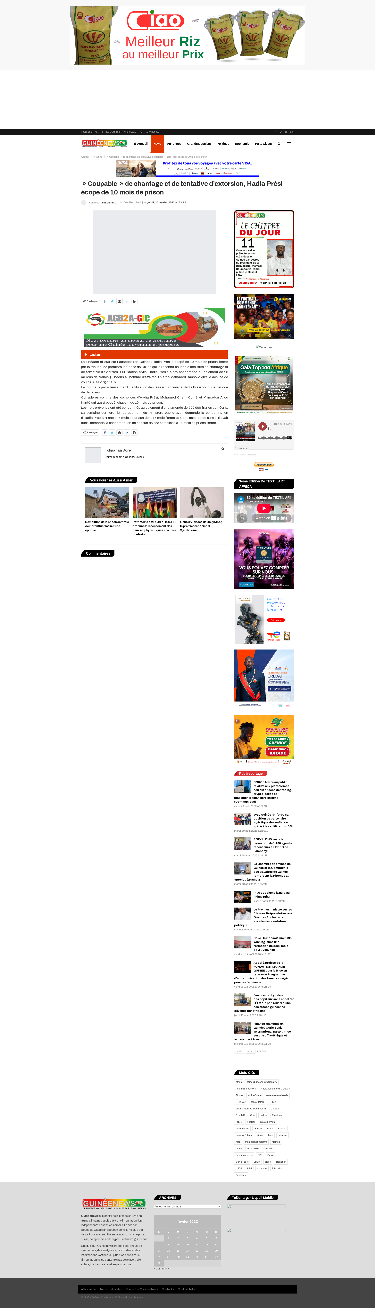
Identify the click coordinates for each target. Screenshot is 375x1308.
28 (159, 1263)
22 (168, 1257)
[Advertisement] (187, 99)
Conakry (275, 1108)
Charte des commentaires (142, 1289)
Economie (242, 143)
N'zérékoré (253, 1148)
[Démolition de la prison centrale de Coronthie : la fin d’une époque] (107, 502)
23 (178, 1257)
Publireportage (90, 131)
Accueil (142, 143)
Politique (223, 143)
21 (159, 1257)
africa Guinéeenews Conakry (262, 1082)
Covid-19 (240, 1115)
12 (206, 1244)
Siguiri (257, 1161)
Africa (239, 1082)
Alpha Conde (255, 1095)
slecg (268, 1161)
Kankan (282, 1128)
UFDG (239, 1168)
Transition (281, 1161)
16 (178, 1251)
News (157, 143)
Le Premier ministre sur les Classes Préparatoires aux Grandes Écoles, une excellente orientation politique (263, 917)
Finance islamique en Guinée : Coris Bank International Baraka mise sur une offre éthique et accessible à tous (262, 1031)
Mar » (165, 1268)
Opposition (268, 1148)
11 (197, 1244)
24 (187, 1257)
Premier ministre (244, 1155)
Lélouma (282, 1135)
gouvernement (267, 1122)
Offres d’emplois (111, 131)
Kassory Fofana (244, 1135)
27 (216, 1257)
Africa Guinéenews (246, 1088)
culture (263, 1115)
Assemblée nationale (277, 1095)
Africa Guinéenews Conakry (275, 1088)
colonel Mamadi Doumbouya (251, 1108)
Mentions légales (111, 1289)
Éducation (277, 1168)
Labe (270, 1135)
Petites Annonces (149, 131)
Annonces (174, 143)
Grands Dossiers (199, 143)
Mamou (276, 1142)
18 (197, 1251)
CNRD (272, 1102)
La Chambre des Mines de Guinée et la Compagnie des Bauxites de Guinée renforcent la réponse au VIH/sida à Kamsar (262, 871)
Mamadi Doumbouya (256, 1142)
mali (238, 1142)
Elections (277, 1115)
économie (241, 1175)
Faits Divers (263, 143)
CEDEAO (241, 1102)
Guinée (258, 1128)
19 (206, 1251)
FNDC (239, 1122)
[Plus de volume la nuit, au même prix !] (242, 897)
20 (216, 1251)
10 (187, 1244)
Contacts (168, 1289)
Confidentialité (187, 1289)
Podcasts (251, 455)
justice (270, 1128)
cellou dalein (257, 1102)
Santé (270, 1155)
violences (262, 1168)
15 (168, 1251)
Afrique (239, 1095)
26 (206, 1257)
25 (197, 1257)
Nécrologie (130, 131)
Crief (252, 1115)
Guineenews (242, 1128)
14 (159, 1251)
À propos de (88, 1289)
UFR (249, 1168)
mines (239, 1148)
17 (187, 1251)
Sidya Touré (242, 1161)
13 (216, 1244)
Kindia (260, 1135)
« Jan (157, 1268)
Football (251, 1122)
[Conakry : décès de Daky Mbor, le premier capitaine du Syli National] (202, 502)
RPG (260, 1155)
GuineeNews (240, 455)
